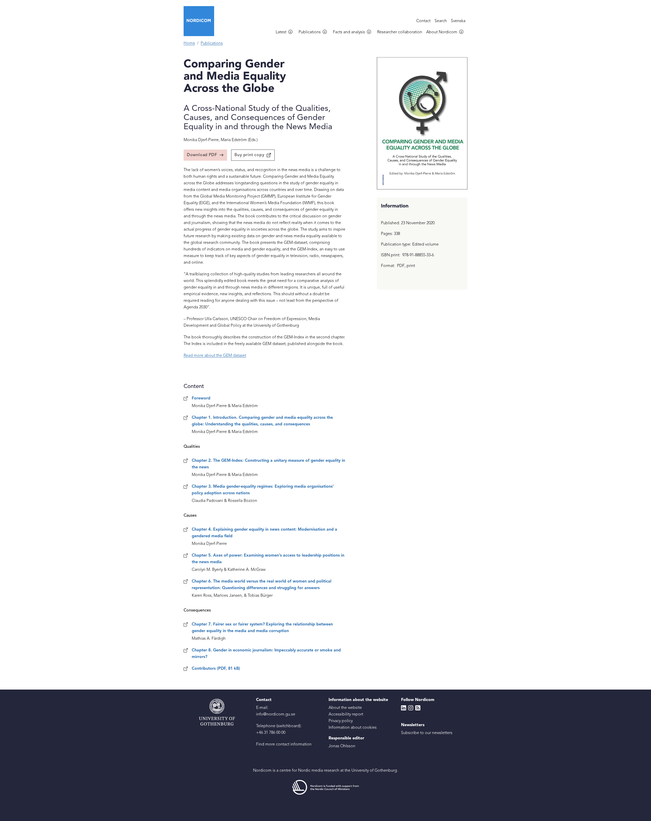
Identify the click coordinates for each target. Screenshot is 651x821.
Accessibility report (346, 714)
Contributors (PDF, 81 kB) (216, 669)
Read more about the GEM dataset (215, 356)
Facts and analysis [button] (349, 32)
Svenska (458, 21)
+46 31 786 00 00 (270, 733)
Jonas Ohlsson (342, 746)
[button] (292, 32)
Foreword (201, 398)
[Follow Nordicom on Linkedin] (403, 708)
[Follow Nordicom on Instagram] (410, 708)
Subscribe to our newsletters (426, 733)
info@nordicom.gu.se (275, 714)
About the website (345, 708)
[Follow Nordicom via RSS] (417, 708)
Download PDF (202, 155)
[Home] (201, 21)
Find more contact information (284, 744)
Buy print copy (249, 155)
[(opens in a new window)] (325, 787)
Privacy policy (341, 721)
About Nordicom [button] (441, 32)
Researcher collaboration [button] (399, 32)
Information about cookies (353, 728)
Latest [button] (281, 32)
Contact (423, 21)
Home (189, 43)
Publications (212, 43)
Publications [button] (310, 32)
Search (441, 21)
